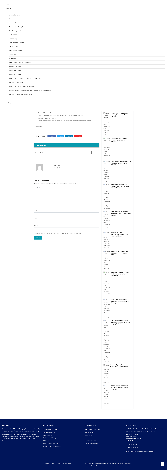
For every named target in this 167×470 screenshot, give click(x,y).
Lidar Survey (12, 54)
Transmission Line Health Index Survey (20, 94)
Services (8, 12)
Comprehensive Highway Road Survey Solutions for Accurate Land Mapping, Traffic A (120, 322)
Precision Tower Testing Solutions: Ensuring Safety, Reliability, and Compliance (120, 115)
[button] (161, 107)
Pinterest (79, 136)
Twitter (61, 136)
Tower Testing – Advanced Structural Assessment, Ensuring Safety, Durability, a (121, 163)
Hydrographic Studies (15, 23)
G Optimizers (97, 466)
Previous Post (39, 153)
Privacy (47, 463)
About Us (8, 8)
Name (35, 211)
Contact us (9, 99)
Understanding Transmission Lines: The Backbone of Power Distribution (30, 90)
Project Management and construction (20, 62)
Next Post (95, 153)
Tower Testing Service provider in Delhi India (22, 86)
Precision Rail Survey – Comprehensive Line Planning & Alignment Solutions (119, 234)
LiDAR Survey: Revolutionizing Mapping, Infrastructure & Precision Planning (120, 301)
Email (35, 218)
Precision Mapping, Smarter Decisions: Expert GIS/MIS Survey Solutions (120, 365)
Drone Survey (13, 39)
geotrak (57, 165)
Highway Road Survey (15, 50)
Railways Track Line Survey (51, 443)
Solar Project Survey (15, 70)
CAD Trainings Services (16, 31)
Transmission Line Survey (16, 82)
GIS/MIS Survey (13, 46)
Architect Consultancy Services (18, 27)
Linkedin (70, 136)
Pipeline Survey (13, 58)
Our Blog (8, 103)
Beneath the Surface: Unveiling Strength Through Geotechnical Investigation (119, 387)
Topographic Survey (15, 74)
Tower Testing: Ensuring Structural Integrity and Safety (25, 78)
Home (7, 4)
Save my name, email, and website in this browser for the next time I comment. (58, 233)
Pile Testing (12, 19)
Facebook (52, 136)
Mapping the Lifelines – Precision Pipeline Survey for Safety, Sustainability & (120, 274)
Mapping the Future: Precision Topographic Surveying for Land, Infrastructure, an (120, 186)
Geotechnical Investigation (17, 42)
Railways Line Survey (15, 66)
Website (36, 226)
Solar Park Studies (14, 15)
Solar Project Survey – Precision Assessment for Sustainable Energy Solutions (121, 213)
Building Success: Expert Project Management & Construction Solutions (119, 253)
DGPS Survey (13, 35)
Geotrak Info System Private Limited (105, 463)
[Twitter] (40, 464)
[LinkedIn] (38, 464)
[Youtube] (42, 464)
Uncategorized (38, 126)
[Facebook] (35, 464)
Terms (53, 463)
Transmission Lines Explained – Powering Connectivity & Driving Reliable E (119, 140)
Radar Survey (89, 435)
